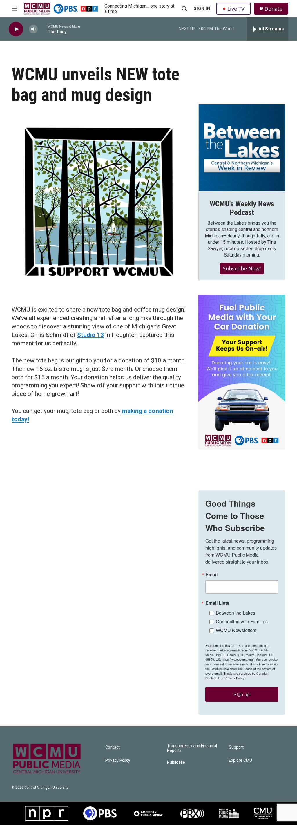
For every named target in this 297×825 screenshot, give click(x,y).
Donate (273, 9)
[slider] (43, 29)
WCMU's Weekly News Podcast (242, 208)
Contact (112, 747)
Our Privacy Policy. (231, 678)
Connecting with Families (242, 621)
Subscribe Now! (242, 268)
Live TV (236, 8)
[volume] (33, 29)
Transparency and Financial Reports (192, 748)
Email (211, 574)
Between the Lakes (235, 612)
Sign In (202, 8)
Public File (176, 762)
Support (236, 747)
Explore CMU (240, 760)
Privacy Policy (117, 760)
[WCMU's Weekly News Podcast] (242, 147)
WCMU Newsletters (236, 630)
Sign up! (242, 694)
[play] (16, 29)
